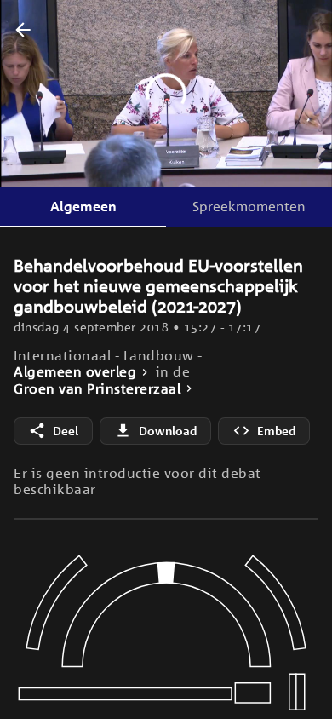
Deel (65, 430)
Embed (276, 430)
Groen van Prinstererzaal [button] (97, 389)
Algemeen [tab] (83, 206)
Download (168, 430)
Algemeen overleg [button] (75, 372)
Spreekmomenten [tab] (249, 206)
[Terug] (23, 31)
